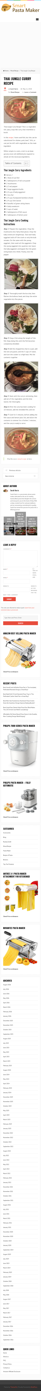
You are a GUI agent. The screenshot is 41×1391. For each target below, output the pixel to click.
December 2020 (8, 1232)
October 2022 (7, 1142)
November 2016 (8, 1331)
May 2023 (6, 1110)
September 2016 (8, 1340)
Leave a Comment (30, 92)
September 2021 (8, 1200)
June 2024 (6, 1075)
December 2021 (8, 1187)
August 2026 (7, 985)
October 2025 (7, 1030)
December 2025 (8, 1021)
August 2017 (7, 1299)
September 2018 (8, 1286)
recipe (11, 137)
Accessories (6, 833)
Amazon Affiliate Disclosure (11, 1371)
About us (6, 1357)
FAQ (4, 1360)
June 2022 (6, 1160)
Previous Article (15, 470)
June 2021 (6, 1214)
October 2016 (7, 1335)
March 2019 (6, 1268)
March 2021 (6, 1218)
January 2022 (7, 1182)
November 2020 (8, 1236)
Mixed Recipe (14, 71)
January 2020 (7, 1245)
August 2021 (7, 1205)
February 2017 (7, 1317)
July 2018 (6, 1290)
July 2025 (6, 1043)
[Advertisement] (20, 44)
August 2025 (7, 1039)
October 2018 (7, 1281)
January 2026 (7, 1016)
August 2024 (7, 1070)
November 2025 (8, 1025)
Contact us (6, 1368)
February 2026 (7, 1012)
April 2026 (6, 1003)
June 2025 (6, 1048)
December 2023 (8, 1097)
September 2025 (8, 1034)
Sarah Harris (14, 89)
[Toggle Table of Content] (25, 163)
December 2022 (8, 1133)
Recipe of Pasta (7, 855)
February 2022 (7, 1178)
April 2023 (6, 1115)
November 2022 (8, 1137)
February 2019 (7, 1272)
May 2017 (6, 1308)
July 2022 (6, 1155)
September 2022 (8, 1146)
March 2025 (6, 1061)
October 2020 (7, 1241)
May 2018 (6, 1295)
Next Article (9, 476)
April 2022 (6, 1169)
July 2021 (6, 1209)
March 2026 (6, 1007)
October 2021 (7, 1196)
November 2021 (8, 1191)
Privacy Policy (7, 1364)
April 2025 (6, 1057)
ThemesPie (13, 1387)
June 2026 (6, 994)
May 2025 (6, 1052)
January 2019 (7, 1277)
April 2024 (6, 1084)
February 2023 (7, 1124)
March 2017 (6, 1313)
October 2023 (7, 1106)
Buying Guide (7, 842)
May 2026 (6, 998)
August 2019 (7, 1254)
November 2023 (8, 1101)
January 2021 (7, 1227)
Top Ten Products (8, 864)
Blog (4, 837)
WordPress (34, 1387)
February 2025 (7, 1066)
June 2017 (6, 1304)
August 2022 (7, 1151)
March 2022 (6, 1173)
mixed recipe (21, 459)
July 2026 (6, 989)
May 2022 (6, 1164)
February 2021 (7, 1223)
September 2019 (8, 1250)
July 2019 (6, 1259)
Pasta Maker (7, 851)
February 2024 (7, 1088)
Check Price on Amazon (10, 672)
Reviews (5, 860)
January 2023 (7, 1128)
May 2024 (6, 1079)
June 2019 (6, 1263)
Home (7, 71)
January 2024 (7, 1093)
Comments (7, 549)
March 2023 (6, 1119)
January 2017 (7, 1322)
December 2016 (8, 1326)
